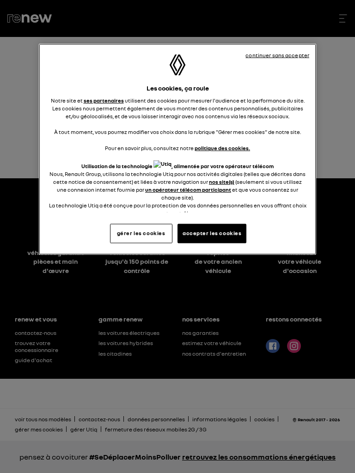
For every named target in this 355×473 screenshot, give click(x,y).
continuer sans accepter (277, 55)
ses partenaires (104, 100)
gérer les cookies (141, 233)
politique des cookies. (222, 148)
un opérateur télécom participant (188, 189)
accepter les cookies (212, 233)
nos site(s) (221, 181)
